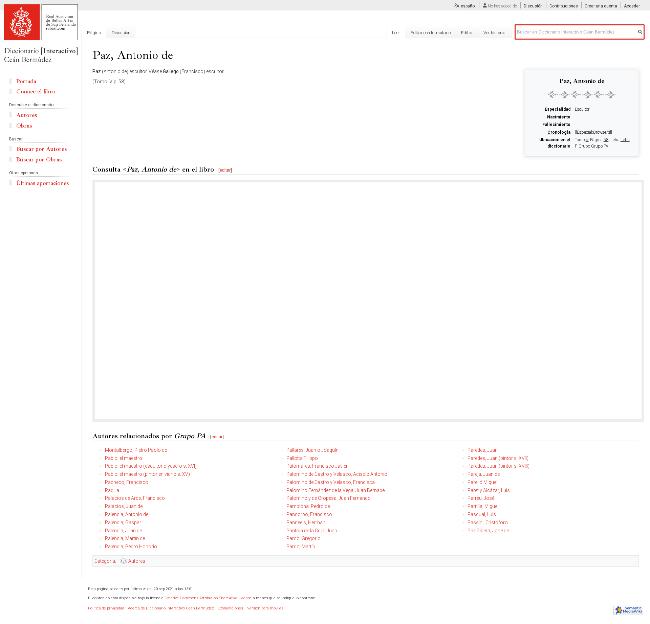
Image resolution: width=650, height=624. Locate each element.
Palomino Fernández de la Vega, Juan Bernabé (335, 490)
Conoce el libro (35, 91)
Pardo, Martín (300, 546)
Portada (26, 81)
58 (606, 139)
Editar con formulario (431, 32)
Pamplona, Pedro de (308, 506)
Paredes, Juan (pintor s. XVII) (498, 458)
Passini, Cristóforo (488, 522)
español (468, 6)
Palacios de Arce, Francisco (135, 498)
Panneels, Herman (305, 522)
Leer (396, 32)
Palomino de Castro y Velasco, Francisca (330, 482)
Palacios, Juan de (124, 506)
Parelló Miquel (482, 482)
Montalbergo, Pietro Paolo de (136, 450)
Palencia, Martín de (125, 538)
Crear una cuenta (601, 6)
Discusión (533, 6)
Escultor (582, 109)
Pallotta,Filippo (302, 458)
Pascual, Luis (482, 514)
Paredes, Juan (483, 450)
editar (225, 170)
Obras (24, 126)
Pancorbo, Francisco (309, 514)
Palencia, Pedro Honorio (131, 546)
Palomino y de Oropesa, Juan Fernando (328, 498)
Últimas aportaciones (42, 183)
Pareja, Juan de (484, 474)
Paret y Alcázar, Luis (489, 490)
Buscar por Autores (41, 149)
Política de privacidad (106, 608)
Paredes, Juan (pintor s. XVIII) (498, 466)
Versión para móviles (265, 608)
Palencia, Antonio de (126, 514)
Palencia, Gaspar (123, 522)
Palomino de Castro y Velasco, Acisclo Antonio (336, 474)
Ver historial (494, 32)
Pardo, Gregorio (303, 538)
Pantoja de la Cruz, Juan (311, 530)
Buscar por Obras (39, 159)
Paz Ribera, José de (488, 530)
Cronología (558, 132)
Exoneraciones (230, 608)
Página (94, 32)
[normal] (582, 94)
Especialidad (557, 109)
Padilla (112, 490)
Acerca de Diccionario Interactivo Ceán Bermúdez (171, 608)
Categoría (104, 561)
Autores (136, 561)
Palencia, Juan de (123, 530)
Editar (467, 32)
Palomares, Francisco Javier (317, 466)
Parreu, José (481, 498)
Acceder (632, 6)
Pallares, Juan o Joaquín (312, 450)
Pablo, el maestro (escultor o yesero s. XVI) (151, 466)
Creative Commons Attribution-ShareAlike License (208, 598)
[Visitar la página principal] (41, 34)
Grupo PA (599, 146)
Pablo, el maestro (123, 458)
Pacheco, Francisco (126, 482)
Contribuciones (563, 6)
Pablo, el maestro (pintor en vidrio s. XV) (147, 474)
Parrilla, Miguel (483, 506)
